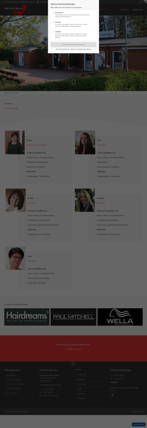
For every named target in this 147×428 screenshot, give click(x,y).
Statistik (71, 34)
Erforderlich (72, 14)
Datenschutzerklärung (62, 49)
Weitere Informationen (84, 49)
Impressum (73, 49)
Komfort (71, 24)
